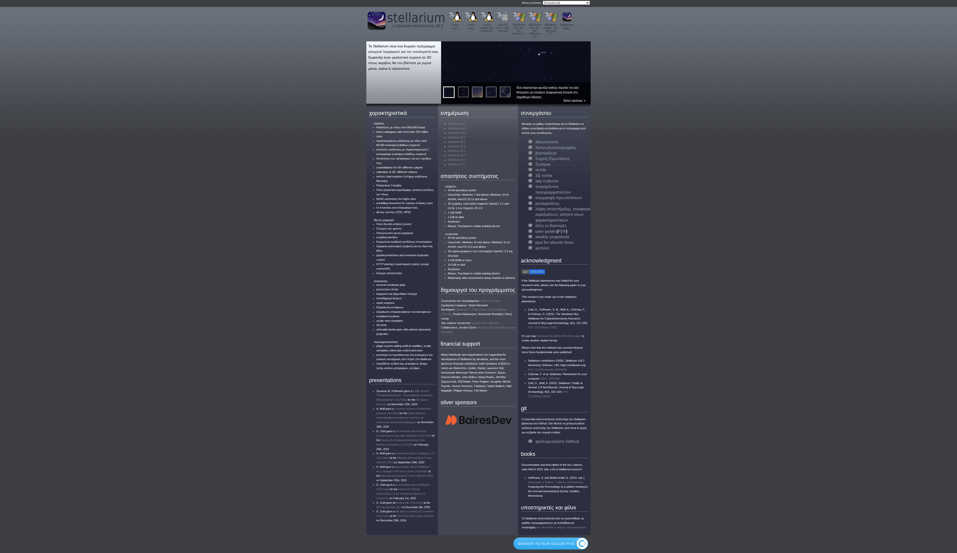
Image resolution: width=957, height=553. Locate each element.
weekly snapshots (552, 237)
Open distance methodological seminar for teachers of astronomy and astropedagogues (401, 418)
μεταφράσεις (547, 203)
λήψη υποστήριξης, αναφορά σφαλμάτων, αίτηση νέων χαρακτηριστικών (562, 214)
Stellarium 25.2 (457, 141)
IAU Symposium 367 (388, 507)
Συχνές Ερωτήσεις (552, 159)
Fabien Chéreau (490, 300)
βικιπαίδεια (546, 153)
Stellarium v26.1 (457, 128)
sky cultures (546, 181)
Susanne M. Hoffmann (485, 322)
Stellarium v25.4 (457, 132)
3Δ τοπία (543, 175)
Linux (455, 26)
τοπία (540, 170)
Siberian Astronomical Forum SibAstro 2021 (407, 475)
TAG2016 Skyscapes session (415, 515)
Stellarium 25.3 (457, 137)
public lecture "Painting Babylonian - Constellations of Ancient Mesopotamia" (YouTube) (404, 395)
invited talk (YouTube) (410, 502)
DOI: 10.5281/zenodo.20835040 (547, 369)
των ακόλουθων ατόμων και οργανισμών (561, 527)
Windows (519, 29)
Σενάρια (543, 164)
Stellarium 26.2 (457, 123)
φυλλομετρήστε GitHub (557, 441)
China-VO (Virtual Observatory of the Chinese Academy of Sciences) (400, 494)
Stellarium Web (566, 26)
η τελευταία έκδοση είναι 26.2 (417, 26)
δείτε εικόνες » (574, 100)
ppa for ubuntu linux (554, 242)
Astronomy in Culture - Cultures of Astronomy (555, 482)
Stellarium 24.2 (457, 159)
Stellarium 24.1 (457, 164)
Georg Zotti (486, 309)
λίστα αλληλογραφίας (555, 148)
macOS (502, 27)
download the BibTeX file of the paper (559, 335)
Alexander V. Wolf (467, 309)
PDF (562, 231)
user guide (545, 231)
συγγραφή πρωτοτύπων (558, 198)
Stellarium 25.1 (457, 146)
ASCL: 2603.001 (550, 378)
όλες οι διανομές (550, 226)
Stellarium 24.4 (457, 150)
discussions (546, 142)
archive (542, 248)
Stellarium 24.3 (457, 155)
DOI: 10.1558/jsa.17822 (542, 327)
